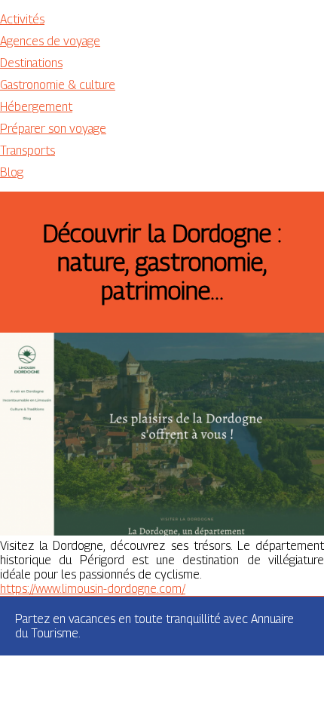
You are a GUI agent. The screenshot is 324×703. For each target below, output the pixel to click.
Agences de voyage (50, 41)
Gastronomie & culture (57, 85)
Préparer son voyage (53, 128)
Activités (22, 19)
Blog (11, 172)
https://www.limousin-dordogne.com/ (92, 589)
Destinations (31, 63)
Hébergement (36, 107)
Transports (27, 150)
